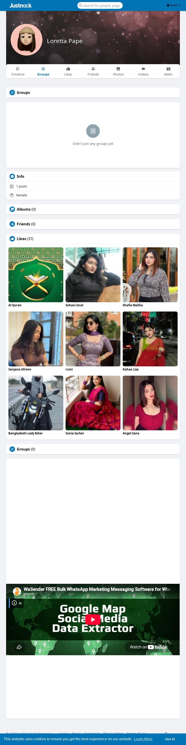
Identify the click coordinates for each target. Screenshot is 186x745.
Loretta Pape (65, 41)
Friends (23, 224)
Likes (21, 239)
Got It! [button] (170, 739)
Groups (23, 449)
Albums (24, 209)
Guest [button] (173, 5)
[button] (100, 5)
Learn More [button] (143, 739)
